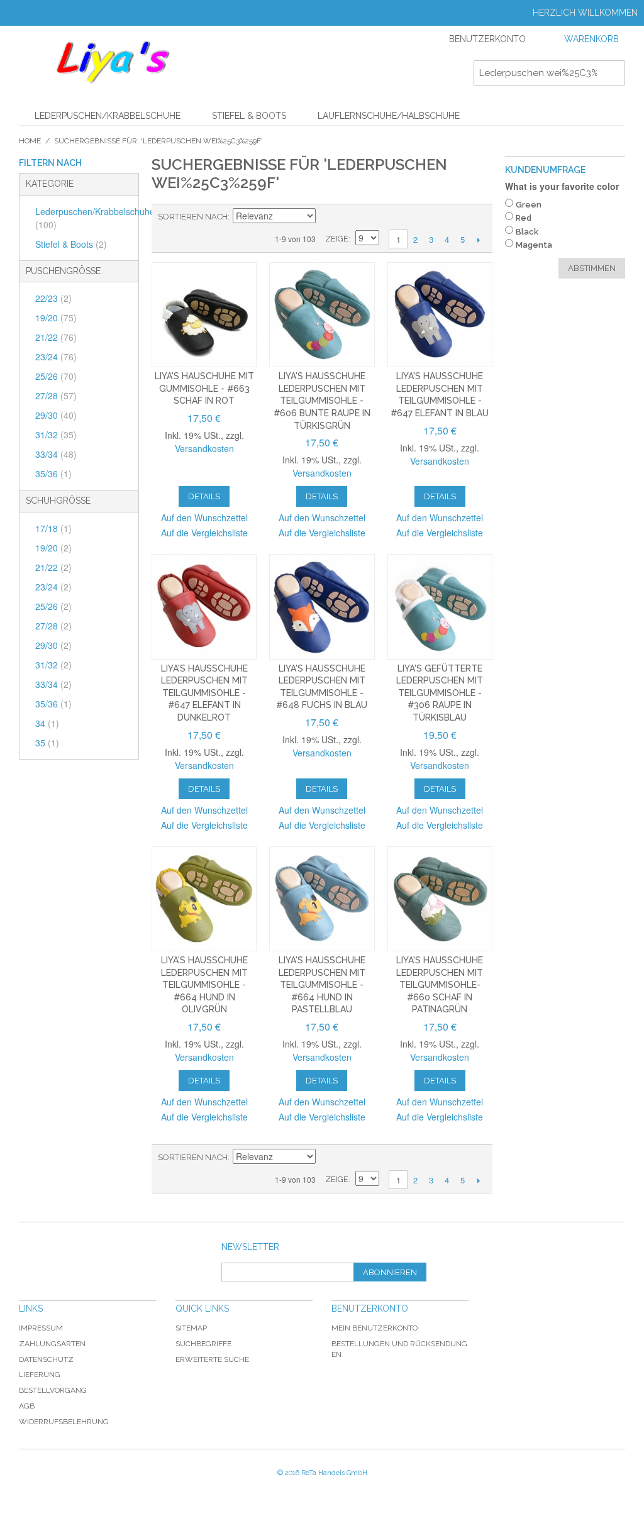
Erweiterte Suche (212, 1359)
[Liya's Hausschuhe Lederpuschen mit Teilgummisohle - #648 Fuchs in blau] (321, 606)
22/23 (53, 298)
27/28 (56, 395)
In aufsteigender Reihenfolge (327, 216)
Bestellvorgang (53, 1390)
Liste (371, 216)
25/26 (56, 376)
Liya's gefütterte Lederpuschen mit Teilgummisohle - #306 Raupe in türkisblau (439, 692)
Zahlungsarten (52, 1343)
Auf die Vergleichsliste (204, 532)
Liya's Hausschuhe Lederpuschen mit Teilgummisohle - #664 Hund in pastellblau (322, 984)
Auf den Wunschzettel (204, 517)
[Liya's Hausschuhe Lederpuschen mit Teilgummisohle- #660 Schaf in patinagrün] (439, 898)
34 (47, 723)
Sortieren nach (193, 216)
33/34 (56, 454)
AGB (27, 1406)
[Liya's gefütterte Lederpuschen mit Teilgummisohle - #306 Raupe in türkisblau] (439, 606)
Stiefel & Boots (249, 116)
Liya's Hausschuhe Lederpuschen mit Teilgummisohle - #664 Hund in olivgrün (204, 984)
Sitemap (191, 1328)
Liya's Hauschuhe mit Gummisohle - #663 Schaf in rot (204, 388)
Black (527, 231)
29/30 (56, 415)
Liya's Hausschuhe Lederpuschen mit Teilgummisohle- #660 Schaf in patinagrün (439, 984)
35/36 (53, 473)
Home (30, 140)
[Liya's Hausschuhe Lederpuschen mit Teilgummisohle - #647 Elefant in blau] (439, 314)
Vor (478, 239)
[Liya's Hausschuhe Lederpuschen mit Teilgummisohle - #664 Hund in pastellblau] (321, 898)
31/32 (56, 434)
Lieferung (39, 1374)
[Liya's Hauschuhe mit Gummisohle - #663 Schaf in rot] (204, 314)
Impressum (41, 1328)
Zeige (336, 238)
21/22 (56, 337)
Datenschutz (46, 1359)
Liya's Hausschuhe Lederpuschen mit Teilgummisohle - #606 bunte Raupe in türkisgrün (322, 400)
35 (47, 742)
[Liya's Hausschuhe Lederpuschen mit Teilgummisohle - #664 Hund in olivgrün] (204, 898)
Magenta (534, 245)
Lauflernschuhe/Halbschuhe (389, 116)
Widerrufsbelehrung (64, 1421)
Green (528, 204)
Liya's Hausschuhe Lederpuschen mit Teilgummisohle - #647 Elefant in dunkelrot (204, 692)
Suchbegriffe (203, 1343)
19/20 (56, 317)
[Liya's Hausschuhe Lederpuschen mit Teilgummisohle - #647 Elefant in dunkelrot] (204, 606)
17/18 (53, 528)
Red (523, 218)
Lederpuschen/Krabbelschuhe (107, 116)
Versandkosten (204, 448)
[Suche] (612, 73)
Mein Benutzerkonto (374, 1328)
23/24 (56, 356)
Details (204, 496)
